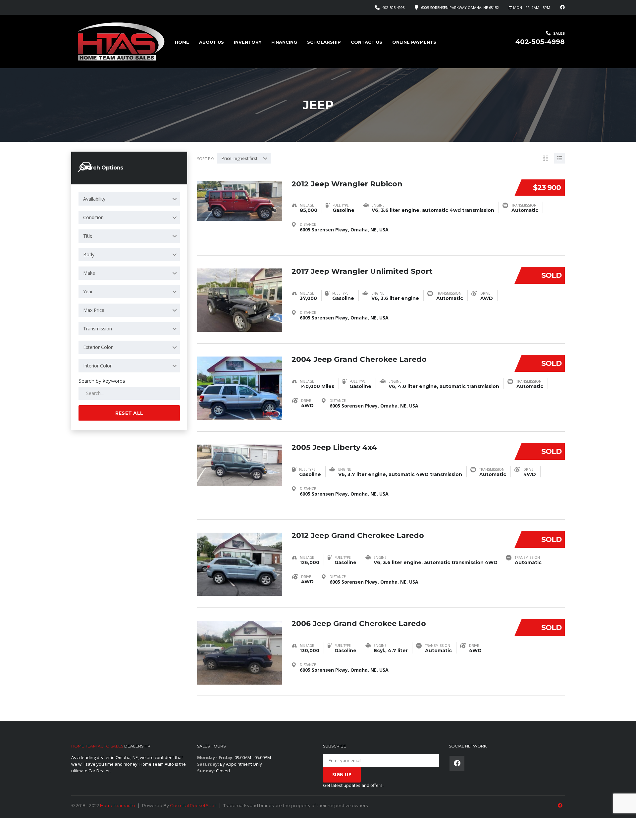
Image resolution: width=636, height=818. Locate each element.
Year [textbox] (88, 291)
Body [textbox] (88, 254)
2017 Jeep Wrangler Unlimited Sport (362, 271)
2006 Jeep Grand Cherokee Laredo (359, 623)
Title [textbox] (87, 236)
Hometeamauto (117, 805)
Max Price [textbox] (93, 310)
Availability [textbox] (94, 199)
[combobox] (129, 199)
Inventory (247, 42)
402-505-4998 (393, 7)
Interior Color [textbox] (97, 365)
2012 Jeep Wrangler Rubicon (347, 183)
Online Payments (414, 42)
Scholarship (324, 42)
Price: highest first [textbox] (239, 158)
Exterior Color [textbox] (98, 347)
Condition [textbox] (93, 217)
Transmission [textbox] (97, 328)
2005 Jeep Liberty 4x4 (334, 447)
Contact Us (366, 42)
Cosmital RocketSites (193, 805)
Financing (284, 42)
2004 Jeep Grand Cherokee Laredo (359, 359)
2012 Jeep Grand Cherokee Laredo (358, 535)
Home (182, 42)
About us (211, 42)
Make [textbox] (89, 273)
